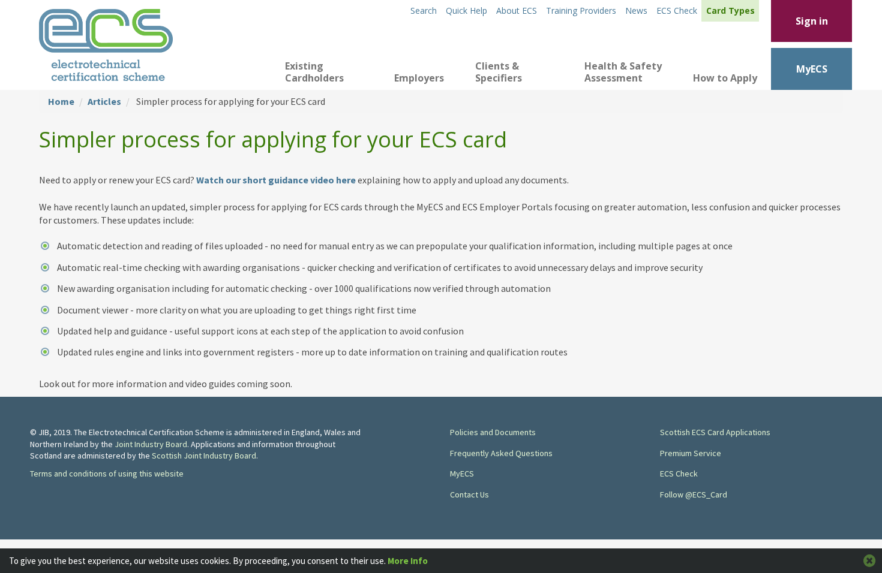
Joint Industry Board (151, 444)
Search (423, 10)
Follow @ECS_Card (693, 494)
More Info (408, 560)
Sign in (812, 21)
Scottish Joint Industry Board (204, 455)
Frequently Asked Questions (501, 453)
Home (61, 101)
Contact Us (469, 494)
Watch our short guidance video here (277, 180)
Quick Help (466, 10)
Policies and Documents (493, 432)
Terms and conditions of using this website (107, 473)
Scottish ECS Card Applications (715, 432)
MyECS (811, 69)
